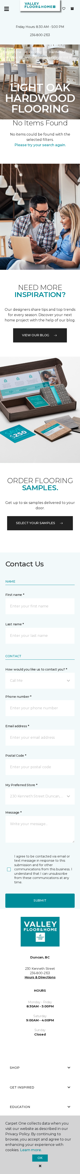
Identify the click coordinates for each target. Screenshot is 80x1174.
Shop (15, 1068)
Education (20, 1107)
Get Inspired (22, 1087)
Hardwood (57, 52)
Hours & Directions (40, 977)
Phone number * (18, 696)
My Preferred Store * (21, 785)
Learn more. (31, 1150)
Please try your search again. (40, 145)
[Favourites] (64, 9)
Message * (13, 812)
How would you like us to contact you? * (36, 669)
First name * (14, 594)
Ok (40, 1158)
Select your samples (35, 523)
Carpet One (12, 52)
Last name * (14, 624)
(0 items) (72, 8)
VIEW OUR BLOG (35, 335)
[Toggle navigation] (6, 9)
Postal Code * (15, 755)
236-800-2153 (40, 35)
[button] (40, 681)
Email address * (17, 726)
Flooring (35, 52)
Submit (40, 900)
